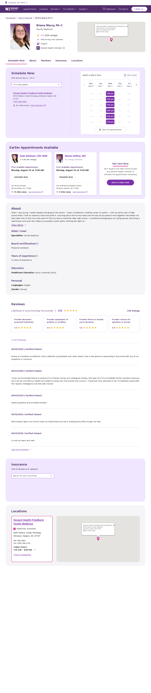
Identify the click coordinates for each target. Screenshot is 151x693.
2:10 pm (110, 116)
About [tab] (32, 60)
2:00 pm (110, 110)
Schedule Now (21, 177)
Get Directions (35, 192)
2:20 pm (110, 122)
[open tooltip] (63, 48)
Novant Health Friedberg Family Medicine (32, 93)
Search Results (25, 18)
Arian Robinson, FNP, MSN (33, 155)
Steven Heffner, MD (75, 155)
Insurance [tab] (61, 60)
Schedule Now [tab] (16, 60)
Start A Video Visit (120, 182)
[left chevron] (84, 84)
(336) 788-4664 (20, 101)
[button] (111, 39)
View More (17, 225)
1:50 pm (110, 105)
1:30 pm (110, 93)
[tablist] (75, 60)
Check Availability (22, 555)
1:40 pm (110, 99)
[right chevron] (136, 84)
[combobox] (36, 84)
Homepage (10, 18)
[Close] (127, 26)
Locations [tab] (77, 60)
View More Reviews (20, 449)
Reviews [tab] (46, 60)
